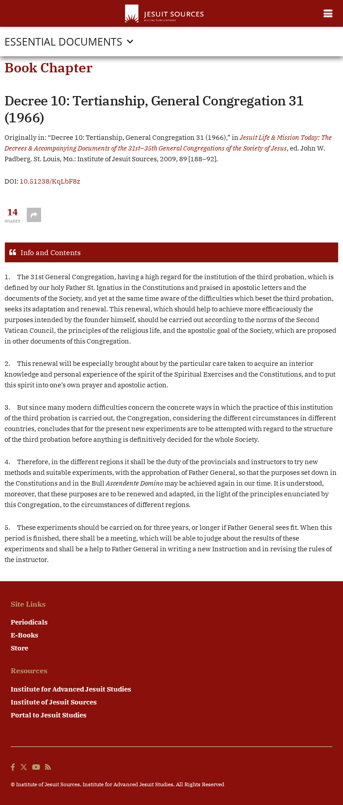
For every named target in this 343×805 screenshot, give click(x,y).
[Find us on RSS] (48, 767)
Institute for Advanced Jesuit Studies (71, 689)
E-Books (24, 635)
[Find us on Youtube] (36, 767)
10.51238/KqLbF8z (50, 181)
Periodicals (29, 622)
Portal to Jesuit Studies (49, 715)
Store (19, 648)
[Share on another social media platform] (34, 215)
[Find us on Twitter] (23, 767)
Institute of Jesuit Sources (54, 702)
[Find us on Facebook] (13, 767)
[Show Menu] (328, 13)
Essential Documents (63, 41)
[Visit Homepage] (165, 13)
